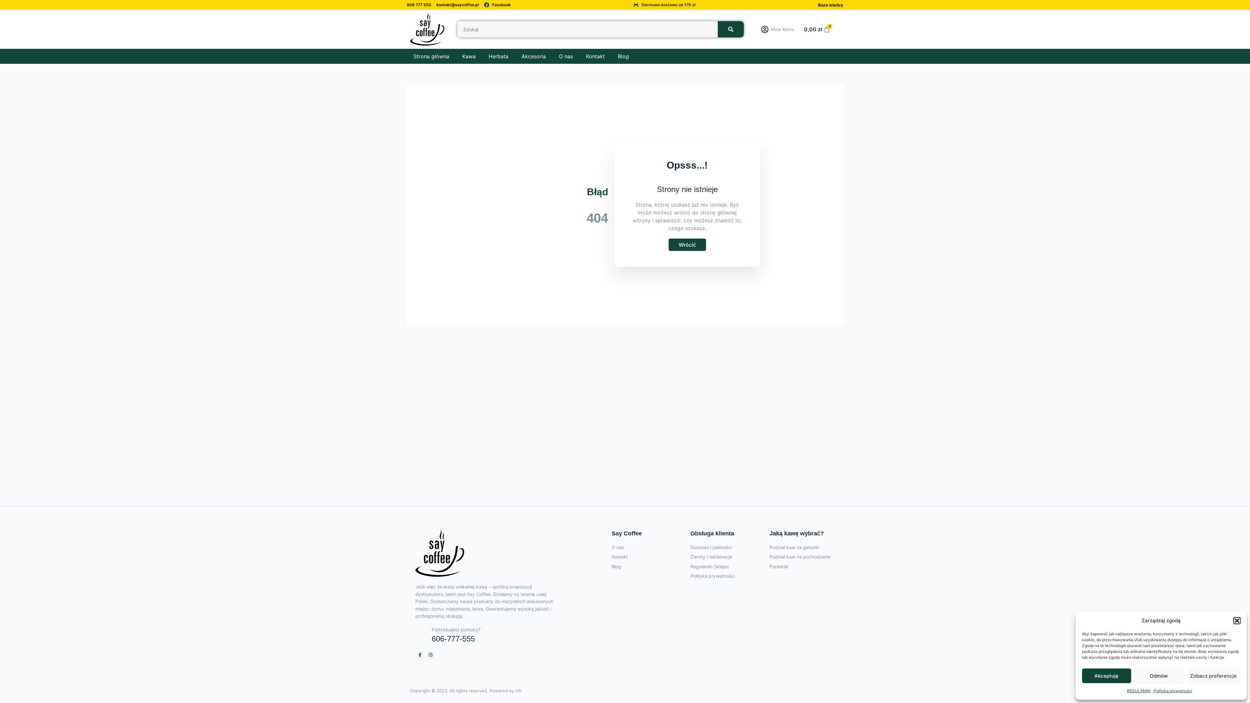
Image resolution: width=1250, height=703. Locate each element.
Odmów (1159, 676)
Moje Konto (782, 29)
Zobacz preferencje (1213, 676)
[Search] (731, 29)
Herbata (498, 56)
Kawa (469, 56)
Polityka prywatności (1173, 690)
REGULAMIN (1138, 690)
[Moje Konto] (764, 29)
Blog (623, 56)
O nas (566, 56)
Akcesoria (533, 56)
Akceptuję (1106, 676)
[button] (1237, 620)
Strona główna (431, 56)
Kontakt (595, 56)
